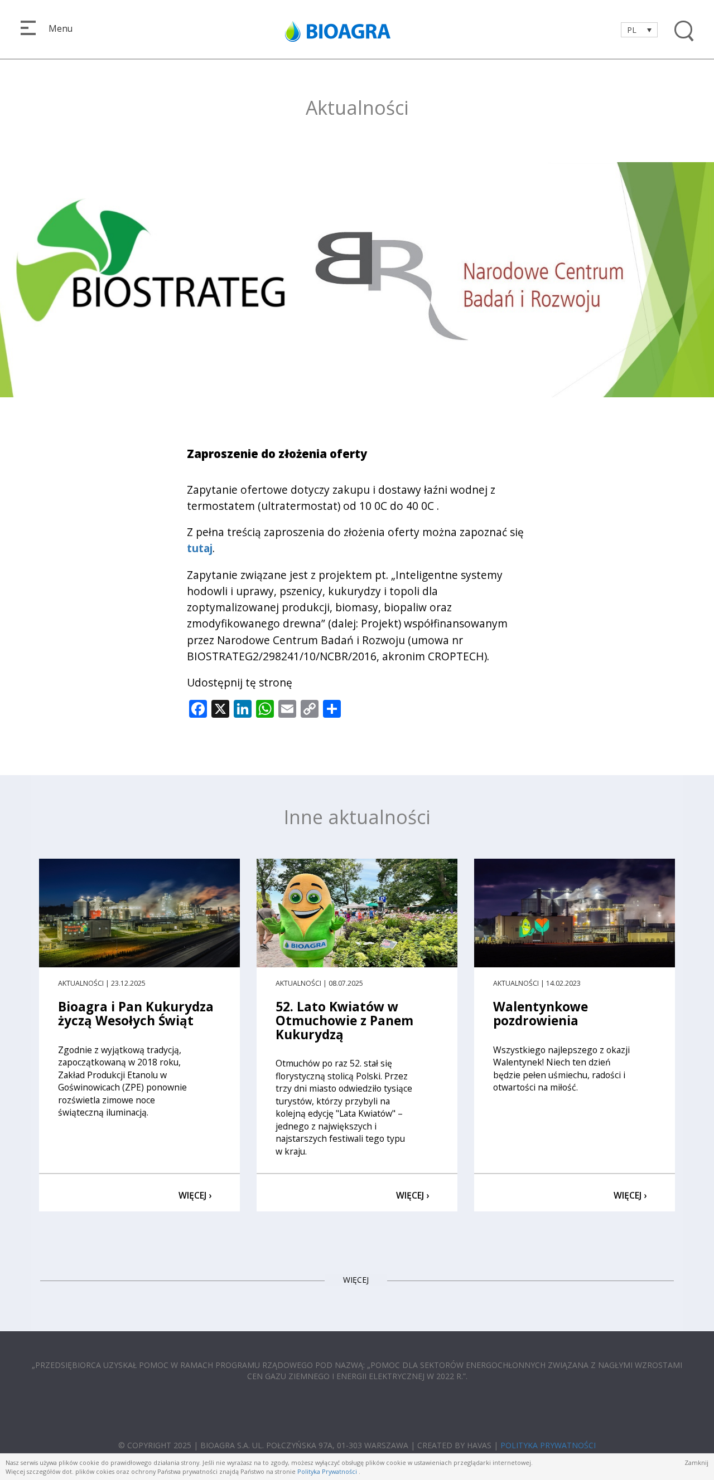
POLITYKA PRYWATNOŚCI (548, 1445)
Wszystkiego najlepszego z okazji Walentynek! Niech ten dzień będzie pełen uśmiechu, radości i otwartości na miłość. (561, 1068)
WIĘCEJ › (194, 1195)
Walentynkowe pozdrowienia (540, 1013)
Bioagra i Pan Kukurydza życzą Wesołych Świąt (136, 1013)
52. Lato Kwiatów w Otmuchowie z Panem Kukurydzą (344, 1020)
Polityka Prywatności (327, 1471)
